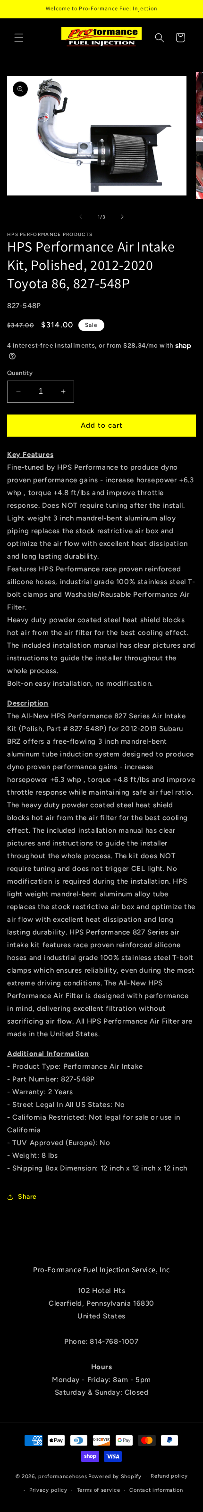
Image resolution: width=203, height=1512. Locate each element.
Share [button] (27, 1197)
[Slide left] (80, 216)
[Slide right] (122, 216)
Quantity (20, 372)
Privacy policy (48, 1490)
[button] (18, 37)
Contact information (156, 1490)
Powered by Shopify (115, 1476)
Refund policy (169, 1476)
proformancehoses (62, 1476)
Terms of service (98, 1490)
